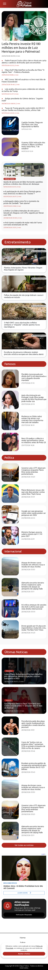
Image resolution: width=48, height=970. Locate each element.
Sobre (22, 942)
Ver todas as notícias (24, 845)
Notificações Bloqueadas (24, 915)
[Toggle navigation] (4, 4)
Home (22, 938)
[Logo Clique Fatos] (24, 4)
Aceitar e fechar (24, 954)
